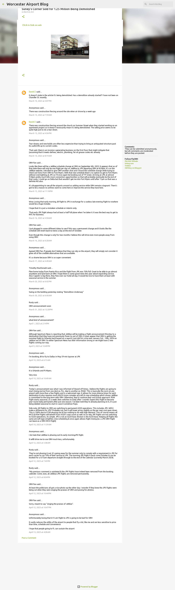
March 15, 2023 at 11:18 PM (41, 191)
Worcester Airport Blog (27, 4)
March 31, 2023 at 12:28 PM (41, 309)
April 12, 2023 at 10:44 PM (40, 493)
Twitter (128, 166)
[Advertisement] (70, 563)
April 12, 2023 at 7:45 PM (39, 461)
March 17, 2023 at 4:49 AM (40, 261)
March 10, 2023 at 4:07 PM (40, 101)
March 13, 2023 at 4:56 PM (40, 133)
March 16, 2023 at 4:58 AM (40, 218)
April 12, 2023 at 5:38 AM (39, 443)
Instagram (129, 163)
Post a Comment (29, 538)
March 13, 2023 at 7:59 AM (40, 115)
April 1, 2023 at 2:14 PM (39, 323)
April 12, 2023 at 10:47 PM (40, 507)
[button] (23, 16)
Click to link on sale (32, 25)
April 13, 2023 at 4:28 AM (39, 532)
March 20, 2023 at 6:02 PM (40, 281)
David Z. (32, 92)
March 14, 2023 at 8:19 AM (40, 156)
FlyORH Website (131, 161)
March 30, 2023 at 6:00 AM (40, 295)
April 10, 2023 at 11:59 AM (40, 424)
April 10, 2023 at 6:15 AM (39, 360)
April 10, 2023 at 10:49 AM (40, 378)
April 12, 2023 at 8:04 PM (39, 477)
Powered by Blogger (89, 587)
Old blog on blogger (133, 168)
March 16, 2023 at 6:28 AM (40, 241)
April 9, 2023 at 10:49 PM (39, 346)
